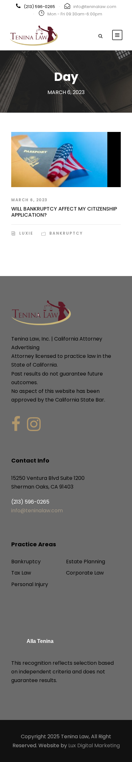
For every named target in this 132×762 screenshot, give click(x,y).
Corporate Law (85, 572)
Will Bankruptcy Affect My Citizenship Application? (64, 212)
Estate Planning (85, 561)
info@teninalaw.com (94, 7)
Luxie (26, 233)
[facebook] (16, 424)
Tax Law (21, 572)
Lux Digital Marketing (94, 745)
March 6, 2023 (29, 200)
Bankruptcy (66, 233)
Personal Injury (29, 584)
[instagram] (34, 424)
